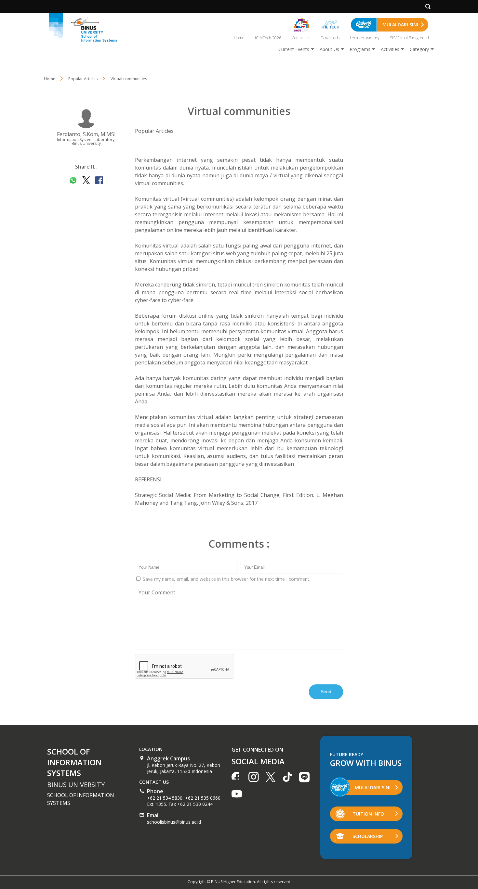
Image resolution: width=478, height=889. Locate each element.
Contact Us (301, 38)
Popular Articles (154, 130)
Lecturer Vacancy (364, 38)
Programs (360, 49)
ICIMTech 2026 (268, 38)
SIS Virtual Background (409, 38)
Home (239, 38)
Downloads (330, 38)
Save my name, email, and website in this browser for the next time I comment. (225, 579)
